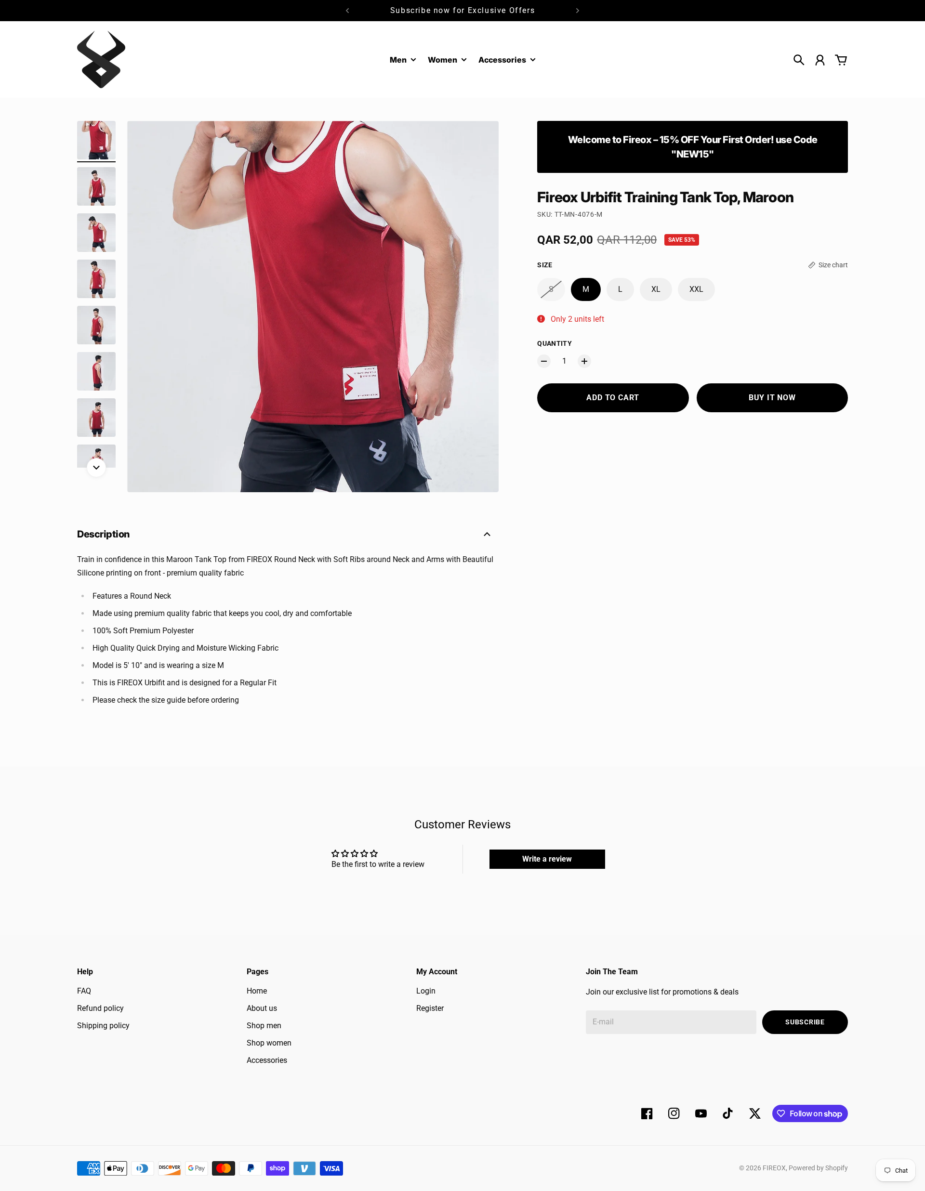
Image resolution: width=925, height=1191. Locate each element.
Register (430, 1008)
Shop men (264, 1025)
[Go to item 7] (96, 417)
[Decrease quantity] (544, 361)
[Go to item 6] (96, 371)
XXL (696, 289)
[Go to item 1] (96, 140)
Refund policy (100, 1008)
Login (426, 990)
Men (398, 60)
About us (262, 1008)
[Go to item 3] (96, 232)
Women (442, 60)
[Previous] (347, 10)
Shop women (269, 1042)
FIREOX (774, 1168)
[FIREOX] (101, 59)
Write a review (547, 859)
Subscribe (804, 1022)
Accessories (502, 60)
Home (257, 990)
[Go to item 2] (96, 186)
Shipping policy (103, 1025)
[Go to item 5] (96, 325)
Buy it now (772, 397)
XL (656, 289)
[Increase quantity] (584, 361)
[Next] (578, 10)
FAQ (84, 990)
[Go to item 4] (96, 279)
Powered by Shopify (818, 1168)
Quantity (554, 343)
